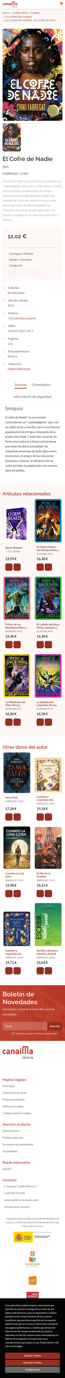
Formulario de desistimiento (18, 1144)
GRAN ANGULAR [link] (19, 369)
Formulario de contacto (16, 1206)
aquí (19, 1346)
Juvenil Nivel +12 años (26, 13)
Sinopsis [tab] (21, 385)
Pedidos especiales (13, 1137)
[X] (22, 1067)
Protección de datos (13, 1099)
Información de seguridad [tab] (32, 397)
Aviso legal (8, 1085)
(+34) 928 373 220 (14, 1193)
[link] (17, 567)
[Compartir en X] (17, 272)
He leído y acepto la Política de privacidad (36, 1033)
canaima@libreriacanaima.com (21, 1200)
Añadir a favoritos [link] (20, 259)
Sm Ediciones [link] (16, 292)
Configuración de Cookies (17, 1113)
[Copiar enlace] (37, 272)
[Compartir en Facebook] (10, 272)
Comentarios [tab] (41, 385)
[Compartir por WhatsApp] (24, 272)
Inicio (6, 13)
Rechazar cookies (32, 1362)
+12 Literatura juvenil (18, 16)
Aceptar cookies (32, 1355)
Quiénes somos (11, 1130)
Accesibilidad (10, 1151)
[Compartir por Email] (30, 272)
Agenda (7, 1168)
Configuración (32, 1369)
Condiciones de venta (14, 1092)
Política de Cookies (13, 1106)
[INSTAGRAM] (14, 1067)
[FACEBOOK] (6, 1067)
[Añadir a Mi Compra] (9, 567)
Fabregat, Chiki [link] (15, 174)
